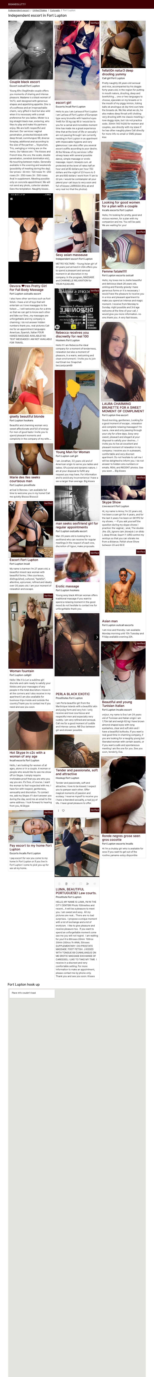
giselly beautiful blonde (27, 416)
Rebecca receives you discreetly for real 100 (72, 334)
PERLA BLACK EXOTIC (73, 694)
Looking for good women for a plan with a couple (121, 204)
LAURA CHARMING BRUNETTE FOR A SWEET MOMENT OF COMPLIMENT (123, 407)
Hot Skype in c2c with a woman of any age (27, 754)
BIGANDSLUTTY (17, 4)
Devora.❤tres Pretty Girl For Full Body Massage (28, 288)
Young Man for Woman (73, 452)
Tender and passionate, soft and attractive (77, 772)
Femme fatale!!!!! (114, 271)
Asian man (110, 621)
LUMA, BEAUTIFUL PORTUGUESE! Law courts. (76, 891)
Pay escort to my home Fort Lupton (31, 847)
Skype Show (111, 502)
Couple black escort (25, 82)
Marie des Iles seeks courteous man (25, 479)
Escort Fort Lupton (24, 560)
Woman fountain (22, 671)
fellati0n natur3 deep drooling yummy (117, 72)
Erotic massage (67, 586)
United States (39, 10)
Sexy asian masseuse (72, 255)
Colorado (55, 10)
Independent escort (18, 10)
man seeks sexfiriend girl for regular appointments (77, 525)
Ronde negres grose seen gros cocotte (121, 838)
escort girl (63, 102)
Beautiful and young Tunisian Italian (117, 704)
